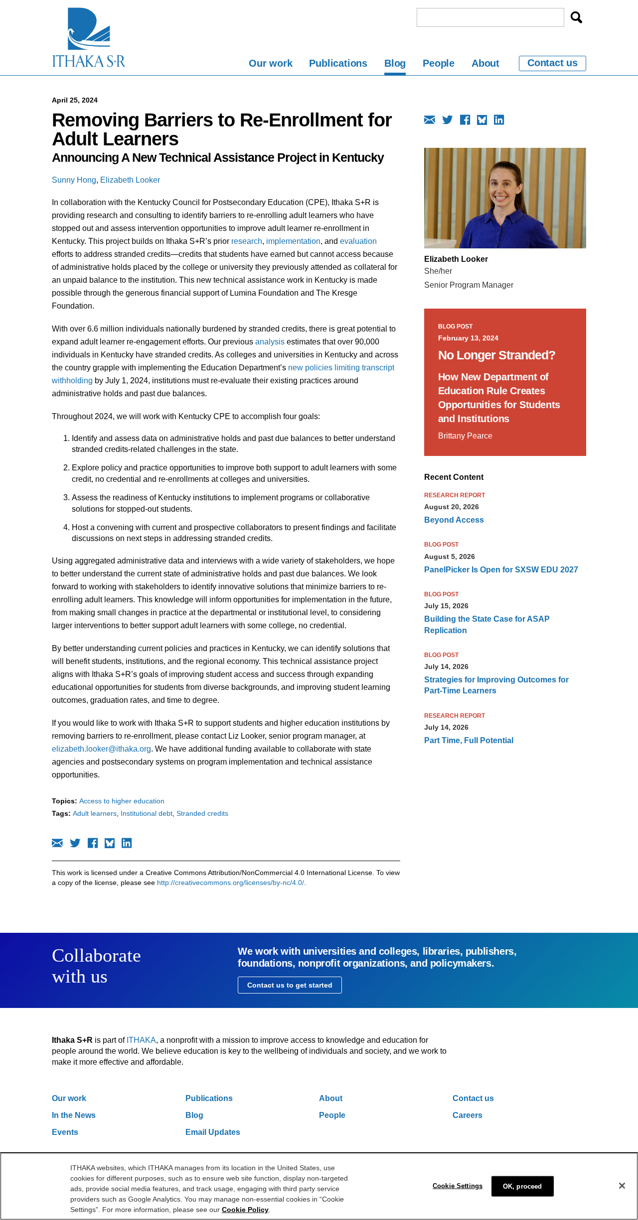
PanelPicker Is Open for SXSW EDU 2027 (501, 569)
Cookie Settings (457, 1185)
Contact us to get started (289, 985)
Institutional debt (146, 813)
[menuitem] (270, 65)
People (439, 63)
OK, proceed (522, 1186)
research (246, 241)
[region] (319, 1186)
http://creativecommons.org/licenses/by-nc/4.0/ (230, 883)
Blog (395, 63)
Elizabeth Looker (130, 180)
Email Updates (212, 1132)
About (485, 63)
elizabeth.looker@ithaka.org (101, 749)
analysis (270, 341)
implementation (293, 241)
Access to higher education (121, 801)
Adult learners (95, 813)
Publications (338, 63)
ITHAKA (141, 1040)
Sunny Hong (74, 180)
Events (65, 1132)
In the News (74, 1115)
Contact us (552, 62)
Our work (270, 63)
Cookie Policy (245, 1210)
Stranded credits (202, 813)
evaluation (358, 241)
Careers (467, 1115)
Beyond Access (454, 520)
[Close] (622, 1186)
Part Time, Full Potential (468, 740)
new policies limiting (325, 367)
